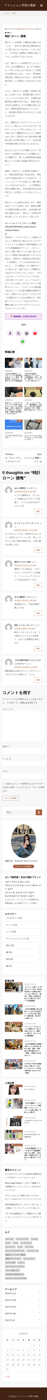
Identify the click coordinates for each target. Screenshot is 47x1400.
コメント (7, 709)
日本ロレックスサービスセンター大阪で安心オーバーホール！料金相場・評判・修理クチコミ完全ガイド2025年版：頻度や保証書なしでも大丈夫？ (13, 408)
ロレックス (9, 1239)
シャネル (34, 1239)
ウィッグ (11, 925)
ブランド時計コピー (12, 1270)
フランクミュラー (22, 1239)
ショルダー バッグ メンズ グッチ (33, 1122)
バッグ (11, 932)
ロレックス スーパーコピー (15, 1266)
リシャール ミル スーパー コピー (19, 892)
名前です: (9, 861)
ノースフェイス (26, 1243)
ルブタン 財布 (10, 1262)
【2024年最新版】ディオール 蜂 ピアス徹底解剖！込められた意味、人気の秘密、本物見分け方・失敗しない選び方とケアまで (33, 1154)
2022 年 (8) (10, 1320)
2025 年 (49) (10, 1300)
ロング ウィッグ (32, 1251)
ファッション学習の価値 (19, 5)
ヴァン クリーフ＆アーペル (15, 1251)
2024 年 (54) (10, 1307)
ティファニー (10, 1247)
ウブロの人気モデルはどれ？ (13, 436)
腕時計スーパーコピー (13, 1259)
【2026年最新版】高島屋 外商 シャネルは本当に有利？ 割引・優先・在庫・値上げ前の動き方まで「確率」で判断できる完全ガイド (32, 1049)
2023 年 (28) (10, 1313)
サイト (5, 771)
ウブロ (15, 1243)
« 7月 (7, 1377)
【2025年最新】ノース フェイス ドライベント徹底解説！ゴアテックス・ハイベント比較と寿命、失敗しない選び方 (33, 1107)
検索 (39, 812)
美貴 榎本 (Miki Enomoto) (28, 29)
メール (6, 759)
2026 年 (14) (10, 1293)
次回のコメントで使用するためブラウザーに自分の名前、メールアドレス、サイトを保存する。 (23, 787)
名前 (5, 746)
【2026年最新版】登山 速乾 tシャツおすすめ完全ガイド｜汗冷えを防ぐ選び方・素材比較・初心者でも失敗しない (33, 1013)
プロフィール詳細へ (24, 866)
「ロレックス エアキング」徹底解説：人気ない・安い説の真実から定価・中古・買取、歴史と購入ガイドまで (33, 406)
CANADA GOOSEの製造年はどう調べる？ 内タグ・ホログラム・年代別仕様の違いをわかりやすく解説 (32, 1068)
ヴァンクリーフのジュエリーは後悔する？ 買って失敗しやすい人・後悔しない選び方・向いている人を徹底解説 (32, 1031)
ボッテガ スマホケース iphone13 (32, 1136)
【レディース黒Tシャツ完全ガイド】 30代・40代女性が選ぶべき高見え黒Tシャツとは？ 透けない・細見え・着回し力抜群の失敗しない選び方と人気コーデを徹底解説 (33, 994)
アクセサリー (14, 918)
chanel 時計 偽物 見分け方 (15, 1274)
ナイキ (20, 1247)
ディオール (29, 1247)
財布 (9, 959)
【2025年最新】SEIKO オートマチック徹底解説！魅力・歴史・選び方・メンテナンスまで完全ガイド (33, 377)
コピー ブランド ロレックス (17, 882)
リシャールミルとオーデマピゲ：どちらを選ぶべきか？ (33, 437)
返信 (38, 511)
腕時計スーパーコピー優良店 (15, 1255)
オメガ (8, 1243)
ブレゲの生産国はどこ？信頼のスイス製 (23, 1213)
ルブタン (21, 1262)
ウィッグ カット (29, 1089)
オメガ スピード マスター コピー (19, 896)
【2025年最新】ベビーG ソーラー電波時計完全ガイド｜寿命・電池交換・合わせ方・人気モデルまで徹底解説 (14, 377)
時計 (10, 33)
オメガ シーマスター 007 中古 (16, 1278)
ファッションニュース (17, 939)
